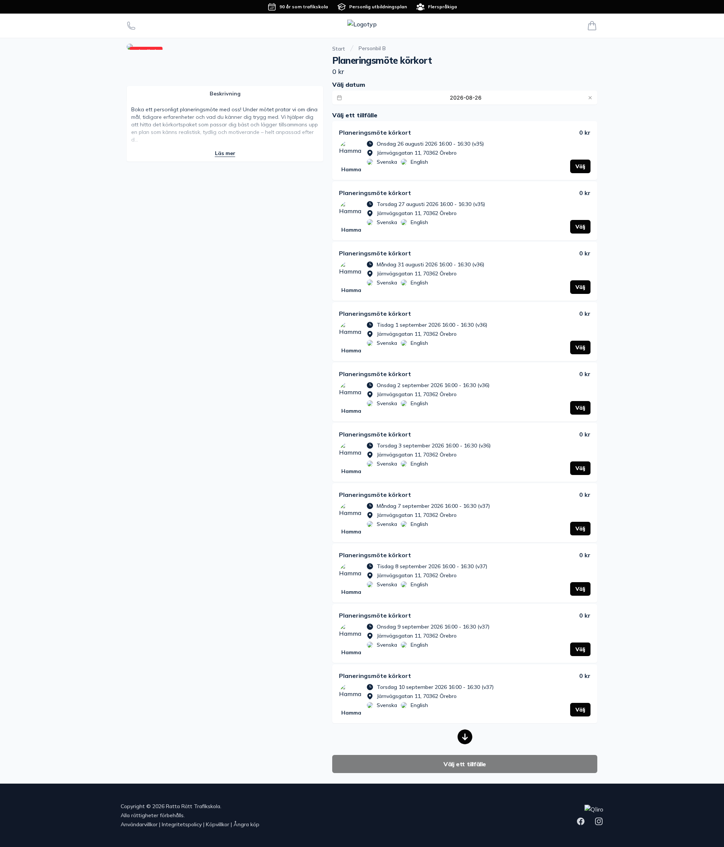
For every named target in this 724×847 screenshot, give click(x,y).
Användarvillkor (139, 824)
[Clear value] (590, 98)
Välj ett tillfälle (464, 764)
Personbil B (372, 48)
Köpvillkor (217, 824)
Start (338, 48)
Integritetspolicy (182, 824)
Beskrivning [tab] (225, 93)
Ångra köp (246, 824)
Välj (580, 166)
